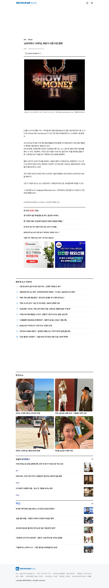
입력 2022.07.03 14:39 (35, 49)
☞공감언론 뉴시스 (30, 190)
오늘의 (23, 459)
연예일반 (30, 39)
